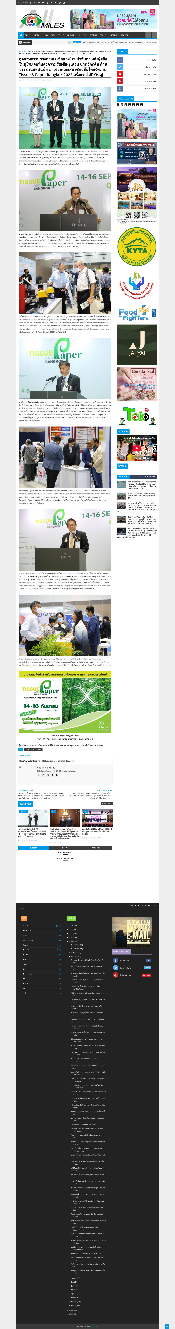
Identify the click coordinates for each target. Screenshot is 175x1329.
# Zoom (39, 749)
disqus (65, 848)
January (74, 1305)
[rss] (51, 3)
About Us (125, 35)
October (74, 952)
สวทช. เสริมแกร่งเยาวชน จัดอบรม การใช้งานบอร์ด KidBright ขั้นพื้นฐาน (142, 496)
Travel (28, 35)
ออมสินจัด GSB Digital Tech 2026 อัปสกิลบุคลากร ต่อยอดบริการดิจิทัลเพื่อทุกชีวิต (97, 831)
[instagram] (60, 3)
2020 (71, 1314)
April (73, 1294)
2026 (71, 926)
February (74, 1301)
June (73, 1286)
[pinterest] (39, 3)
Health (82, 35)
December (75, 945)
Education (113, 35)
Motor (37, 35)
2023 (71, 937)
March (74, 1298)
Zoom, (50, 80)
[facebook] (30, 3)
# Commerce (29, 749)
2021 (71, 1310)
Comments (150, 477)
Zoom (38, 51)
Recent (136, 477)
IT (63, 35)
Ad (24, 988)
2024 (71, 933)
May (73, 1290)
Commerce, (44, 80)
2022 (71, 941)
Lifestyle (93, 35)
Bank (46, 35)
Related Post (25, 804)
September (75, 956)
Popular (123, 477)
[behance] (55, 3)
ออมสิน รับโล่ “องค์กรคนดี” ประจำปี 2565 (86, 1253)
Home (21, 51)
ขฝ (24, 993)
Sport (103, 35)
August (74, 1278)
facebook (96, 848)
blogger (33, 848)
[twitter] (35, 3)
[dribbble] (47, 3)
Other (25, 935)
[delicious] (64, 3)
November (75, 948)
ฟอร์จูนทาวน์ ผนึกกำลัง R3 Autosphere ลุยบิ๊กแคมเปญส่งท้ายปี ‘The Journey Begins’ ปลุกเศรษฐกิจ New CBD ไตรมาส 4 (77, 42)
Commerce (72, 35)
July (72, 1282)
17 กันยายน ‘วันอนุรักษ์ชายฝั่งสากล (83, 1124)
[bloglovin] (43, 3)
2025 (71, 929)
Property (55, 35)
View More (107, 804)
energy (26, 969)
